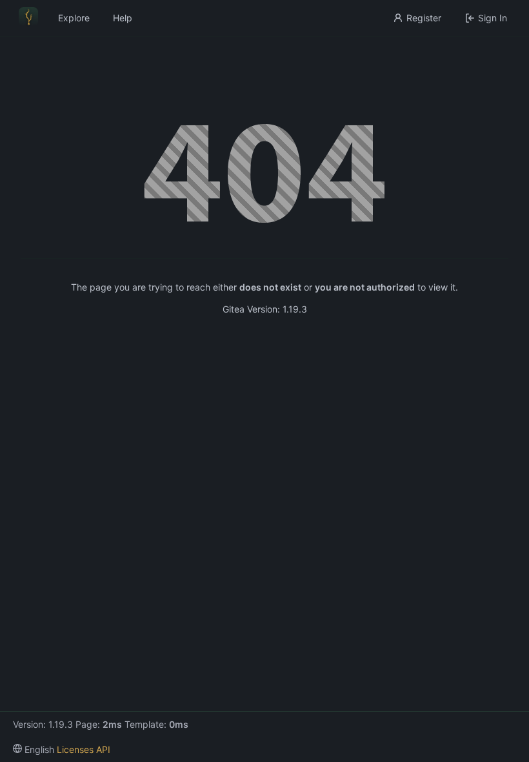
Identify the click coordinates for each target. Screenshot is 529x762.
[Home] (28, 18)
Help (122, 17)
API (103, 749)
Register (423, 17)
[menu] (33, 749)
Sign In (492, 17)
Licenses (75, 749)
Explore (74, 17)
